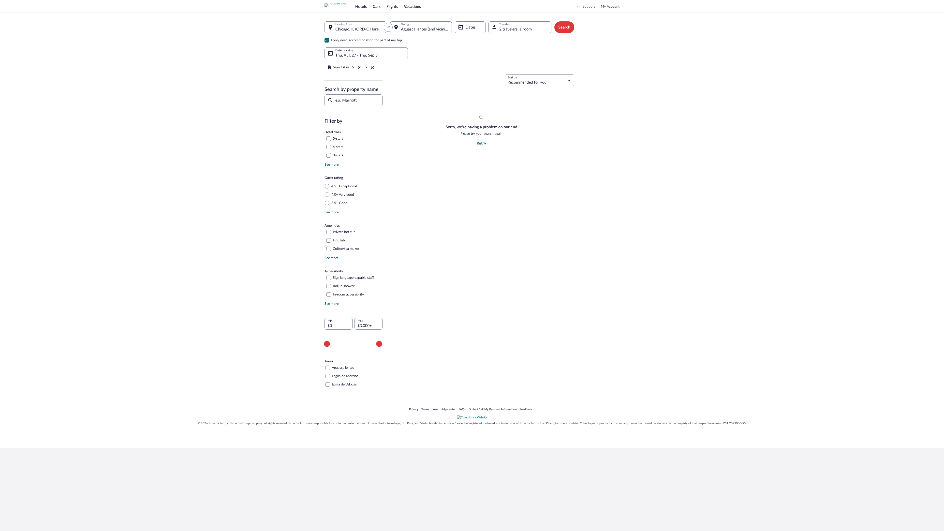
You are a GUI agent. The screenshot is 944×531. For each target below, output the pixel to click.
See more (331, 164)
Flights (392, 7)
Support (589, 6)
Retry (481, 143)
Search (564, 27)
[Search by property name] (353, 100)
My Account (610, 6)
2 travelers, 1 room (515, 29)
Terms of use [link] (429, 409)
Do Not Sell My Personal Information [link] (493, 409)
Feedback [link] (526, 409)
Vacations (412, 7)
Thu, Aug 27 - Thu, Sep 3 (356, 55)
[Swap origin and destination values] (388, 27)
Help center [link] (448, 409)
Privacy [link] (413, 409)
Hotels (361, 7)
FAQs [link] (462, 409)
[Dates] (470, 27)
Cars (377, 7)
